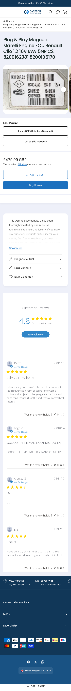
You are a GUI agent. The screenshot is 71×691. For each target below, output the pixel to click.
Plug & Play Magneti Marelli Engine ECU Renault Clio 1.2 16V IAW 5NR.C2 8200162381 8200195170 (34, 26)
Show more (15, 248)
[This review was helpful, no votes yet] (55, 414)
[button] (5, 12)
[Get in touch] (57, 12)
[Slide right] (63, 89)
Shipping (22, 164)
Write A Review (35, 334)
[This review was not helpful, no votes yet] (61, 414)
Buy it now (35, 185)
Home (9, 21)
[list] (35, 582)
